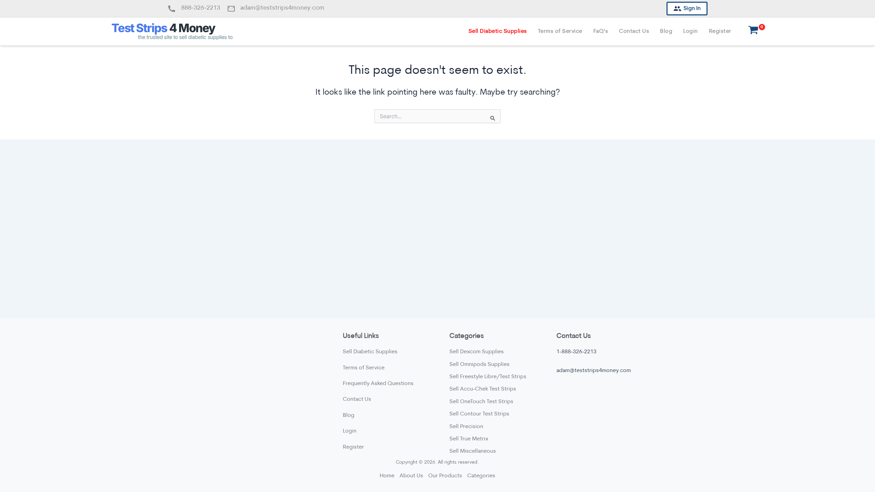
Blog (666, 31)
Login (690, 31)
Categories (481, 476)
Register (720, 31)
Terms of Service (560, 31)
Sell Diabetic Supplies (498, 31)
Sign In (692, 8)
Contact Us (634, 31)
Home (387, 476)
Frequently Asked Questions (378, 383)
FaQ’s (600, 31)
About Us (411, 476)
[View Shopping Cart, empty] (753, 31)
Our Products (445, 476)
